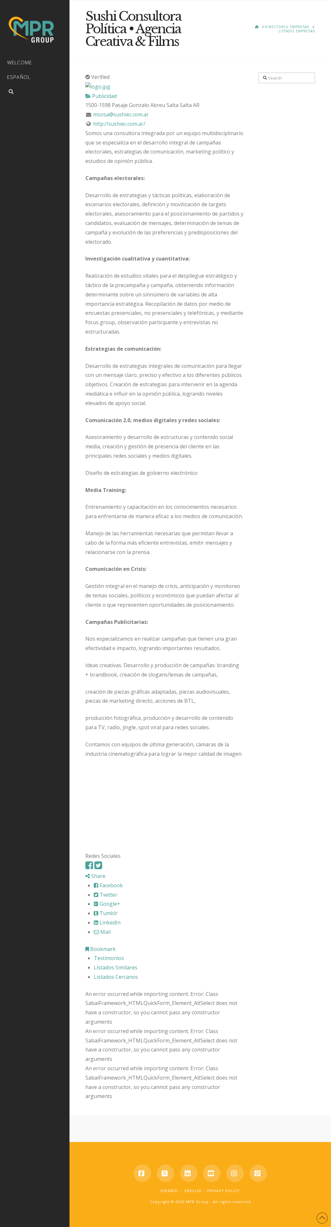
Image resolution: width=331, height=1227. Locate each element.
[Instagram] (235, 1173)
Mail (105, 931)
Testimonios (109, 958)
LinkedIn (109, 922)
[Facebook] (89, 867)
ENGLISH (193, 1190)
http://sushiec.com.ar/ (119, 123)
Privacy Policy (223, 1190)
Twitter (107, 894)
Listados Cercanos (116, 976)
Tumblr (108, 913)
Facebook (110, 885)
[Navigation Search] (34, 92)
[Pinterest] (258, 1173)
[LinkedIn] (189, 1173)
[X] (165, 1173)
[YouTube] (211, 1173)
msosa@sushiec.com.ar (121, 114)
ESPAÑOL (170, 1190)
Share (97, 876)
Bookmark (102, 949)
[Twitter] (98, 867)
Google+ (109, 903)
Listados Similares (115, 967)
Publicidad (104, 96)
